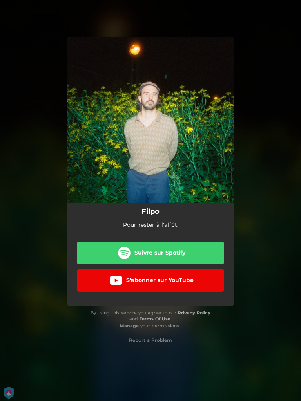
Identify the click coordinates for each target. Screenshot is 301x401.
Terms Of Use (155, 319)
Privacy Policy (194, 313)
